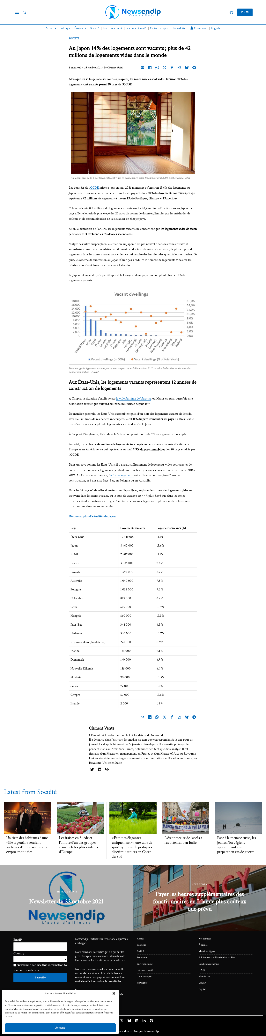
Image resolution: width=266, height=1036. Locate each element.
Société (74, 38)
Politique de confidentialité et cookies (217, 957)
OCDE (94, 187)
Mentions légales (207, 951)
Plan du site (204, 976)
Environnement (144, 964)
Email (17, 940)
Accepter (60, 1028)
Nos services (205, 938)
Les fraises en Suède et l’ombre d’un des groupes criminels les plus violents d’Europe (78, 845)
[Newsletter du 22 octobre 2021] (66, 898)
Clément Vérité (115, 67)
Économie (142, 957)
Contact (202, 983)
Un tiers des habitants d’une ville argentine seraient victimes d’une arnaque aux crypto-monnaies (27, 845)
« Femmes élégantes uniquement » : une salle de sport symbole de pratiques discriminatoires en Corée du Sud (132, 847)
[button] (114, 993)
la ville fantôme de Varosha (133, 398)
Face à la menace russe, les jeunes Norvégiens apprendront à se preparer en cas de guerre (236, 845)
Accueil (140, 938)
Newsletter (142, 983)
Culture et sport (144, 976)
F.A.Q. (202, 970)
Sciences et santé (145, 970)
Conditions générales (209, 964)
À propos (203, 945)
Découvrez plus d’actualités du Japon (92, 516)
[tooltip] (142, 68)
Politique (141, 945)
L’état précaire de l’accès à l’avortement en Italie (183, 840)
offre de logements (122, 475)
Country (18, 953)
